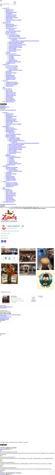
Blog (4, 187)
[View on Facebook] (2, 242)
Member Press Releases (11, 173)
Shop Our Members (13, 170)
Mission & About (10, 113)
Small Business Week (10, 120)
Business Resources (10, 176)
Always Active (13, 452)
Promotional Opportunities (15, 157)
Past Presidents (9, 117)
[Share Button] (22, 226)
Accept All (14, 447)
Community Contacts (10, 180)
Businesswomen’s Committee (15, 145)
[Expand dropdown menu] (8, 166)
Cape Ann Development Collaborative (17, 147)
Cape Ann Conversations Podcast (13, 134)
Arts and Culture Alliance (14, 139)
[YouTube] (6, 104)
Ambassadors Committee (14, 138)
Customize (3, 447)
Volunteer (8, 154)
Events (4, 181)
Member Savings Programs (15, 163)
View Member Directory (8, 201)
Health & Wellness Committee (15, 149)
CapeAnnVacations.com (5, 316)
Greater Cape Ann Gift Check (15, 171)
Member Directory (10, 127)
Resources (5, 166)
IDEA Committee (13, 150)
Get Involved (12, 161)
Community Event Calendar (12, 184)
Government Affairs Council (15, 148)
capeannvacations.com (11, 195)
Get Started (11, 158)
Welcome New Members (11, 129)
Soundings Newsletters (11, 178)
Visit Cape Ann (6, 189)
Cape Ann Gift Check (11, 200)
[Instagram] (2, 104)
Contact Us (8, 125)
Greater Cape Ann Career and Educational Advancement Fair (25, 143)
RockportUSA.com (4, 318)
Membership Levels (10, 131)
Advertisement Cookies (6, 467)
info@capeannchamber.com (6, 306)
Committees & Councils (11, 118)
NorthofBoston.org (4, 319)
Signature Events (9, 186)
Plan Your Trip (9, 190)
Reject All (8, 447)
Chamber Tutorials (13, 162)
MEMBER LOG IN (4, 107)
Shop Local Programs (11, 168)
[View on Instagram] (5, 242)
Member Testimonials (10, 135)
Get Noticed (11, 159)
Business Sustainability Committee (16, 144)
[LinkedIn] (4, 104)
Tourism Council (12, 153)
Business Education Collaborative (16, 140)
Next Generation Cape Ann (15, 152)
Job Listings (8, 175)
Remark (12, 457)
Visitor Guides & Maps (11, 193)
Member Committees (10, 136)
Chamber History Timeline (12, 121)
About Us (5, 112)
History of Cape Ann (10, 194)
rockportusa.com (9, 196)
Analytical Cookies (5, 462)
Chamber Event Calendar (11, 182)
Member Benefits (10, 130)
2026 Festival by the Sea (11, 185)
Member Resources (10, 155)
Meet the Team (9, 115)
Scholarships (14, 141)
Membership (6, 126)
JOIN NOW (3, 105)
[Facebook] (1, 104)
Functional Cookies (5, 457)
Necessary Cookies (5, 452)
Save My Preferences (10, 472)
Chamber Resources (10, 177)
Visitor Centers (9, 122)
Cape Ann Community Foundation (13, 124)
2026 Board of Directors (11, 116)
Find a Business (9, 198)
